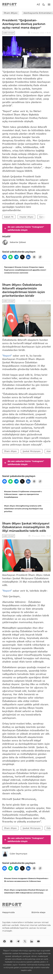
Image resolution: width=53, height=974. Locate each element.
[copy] (40, 257)
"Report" (7, 355)
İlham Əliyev (11, 13)
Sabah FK (9, 217)
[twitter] (22, 257)
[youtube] (38, 941)
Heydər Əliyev (26, 217)
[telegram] (16, 257)
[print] (34, 257)
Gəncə (42, 217)
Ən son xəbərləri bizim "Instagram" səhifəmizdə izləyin (26, 228)
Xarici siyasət (8, 33)
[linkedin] (28, 257)
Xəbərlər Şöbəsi (18, 242)
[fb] (4, 257)
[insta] (11, 941)
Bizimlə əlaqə (38, 912)
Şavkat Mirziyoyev (32, 451)
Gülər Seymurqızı (18, 853)
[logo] (9, 4)
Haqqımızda (8, 912)
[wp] (10, 257)
